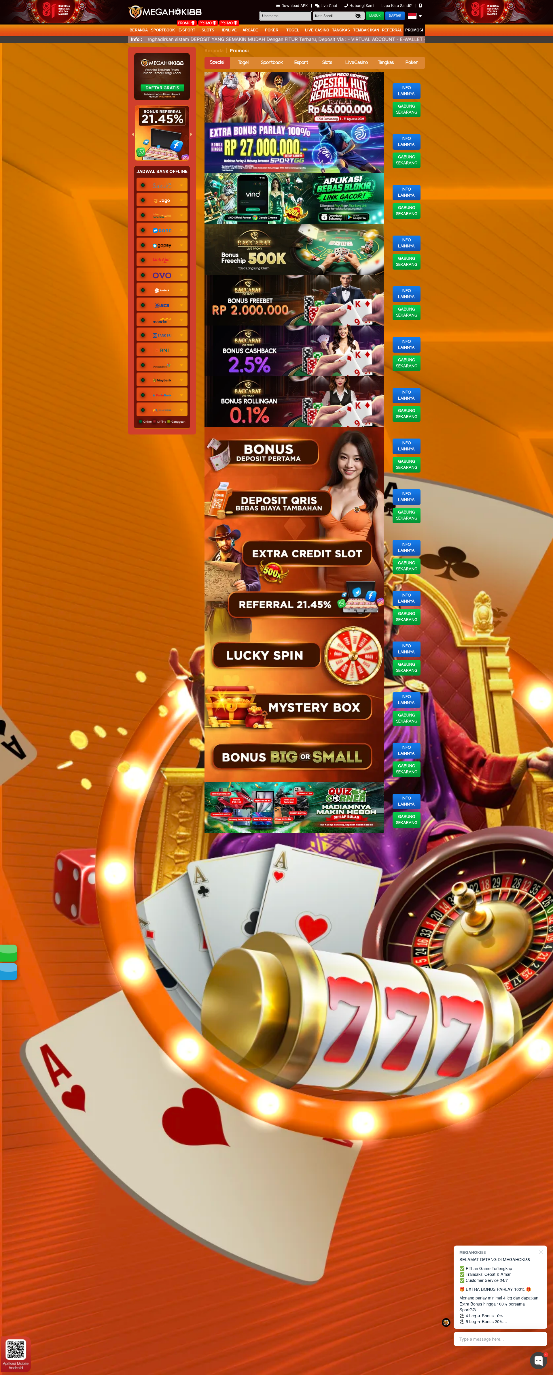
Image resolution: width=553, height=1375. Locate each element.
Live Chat (328, 5)
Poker (271, 30)
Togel (243, 62)
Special (217, 62)
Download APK (294, 5)
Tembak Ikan (366, 30)
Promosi (414, 30)
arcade (250, 30)
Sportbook (163, 30)
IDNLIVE (229, 30)
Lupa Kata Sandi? (397, 5)
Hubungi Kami (361, 5)
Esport (301, 62)
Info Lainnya (406, 91)
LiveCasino (356, 62)
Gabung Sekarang (406, 109)
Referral (392, 30)
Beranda (139, 30)
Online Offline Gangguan (163, 421)
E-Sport (187, 30)
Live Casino (317, 30)
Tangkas (341, 30)
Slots (208, 30)
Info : (136, 39)
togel (292, 30)
